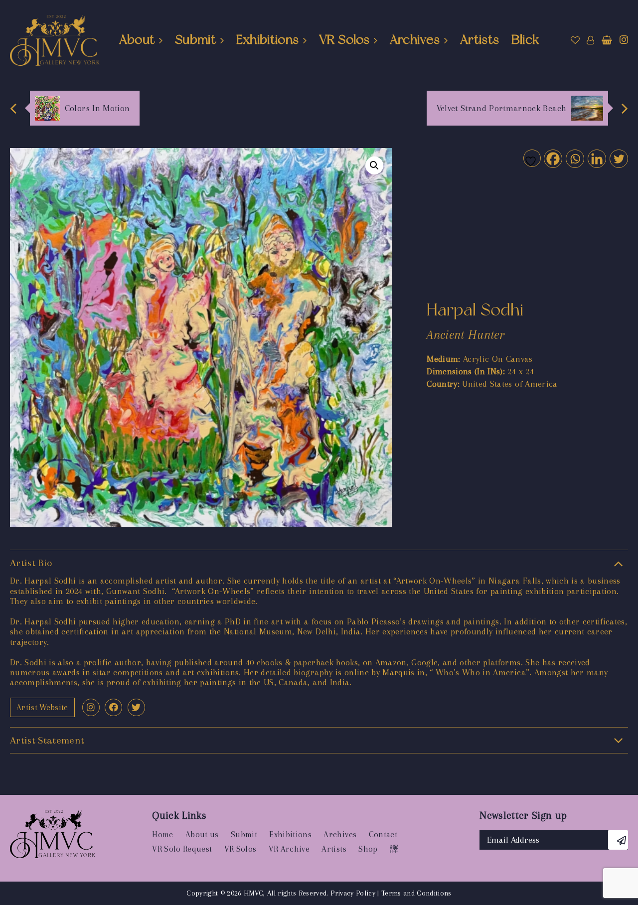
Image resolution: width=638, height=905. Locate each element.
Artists (479, 39)
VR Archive (289, 849)
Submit (195, 39)
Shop (367, 849)
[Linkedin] (596, 158)
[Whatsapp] (574, 158)
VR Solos (344, 39)
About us (202, 834)
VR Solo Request (182, 849)
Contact (383, 834)
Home (162, 834)
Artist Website (42, 707)
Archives (415, 39)
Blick (525, 39)
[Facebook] (552, 158)
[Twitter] (618, 158)
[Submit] (618, 840)
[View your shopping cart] (607, 40)
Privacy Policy (352, 893)
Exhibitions (267, 39)
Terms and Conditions (416, 893)
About (137, 39)
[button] (374, 165)
